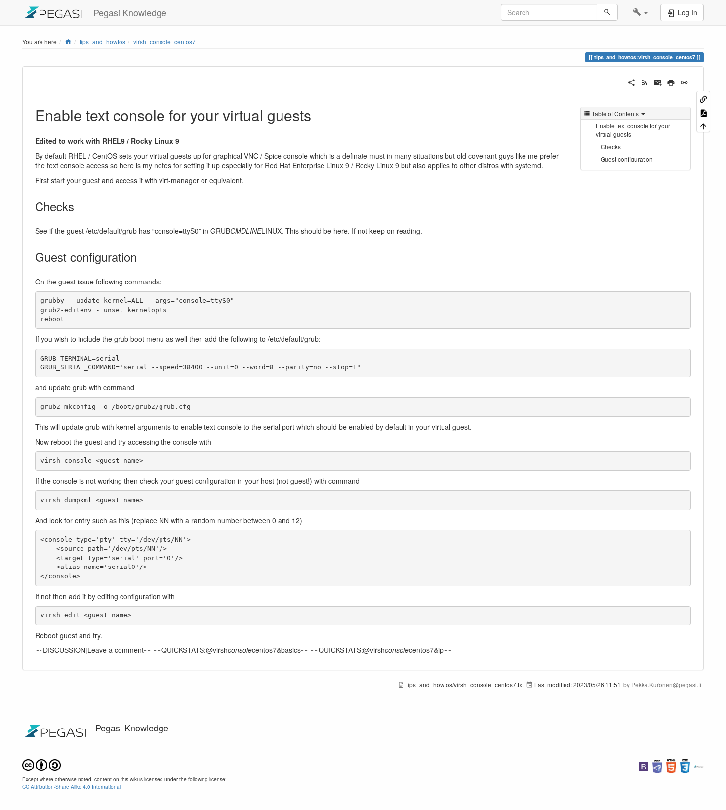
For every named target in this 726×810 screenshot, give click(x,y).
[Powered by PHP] (657, 765)
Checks (611, 146)
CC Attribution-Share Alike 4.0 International (71, 786)
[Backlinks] (703, 98)
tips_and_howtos (102, 42)
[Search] (607, 12)
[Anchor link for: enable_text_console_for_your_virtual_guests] (318, 114)
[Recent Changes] (645, 81)
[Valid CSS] (685, 765)
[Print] (671, 81)
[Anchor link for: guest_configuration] (143, 256)
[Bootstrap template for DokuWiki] (643, 765)
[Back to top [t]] (703, 126)
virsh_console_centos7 (164, 42)
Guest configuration (627, 159)
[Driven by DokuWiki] (699, 765)
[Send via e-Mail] (658, 81)
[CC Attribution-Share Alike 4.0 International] (41, 764)
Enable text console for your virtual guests (633, 130)
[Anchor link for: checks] (80, 206)
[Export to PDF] (703, 112)
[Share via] (631, 81)
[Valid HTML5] (671, 765)
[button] (640, 12)
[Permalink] (684, 81)
